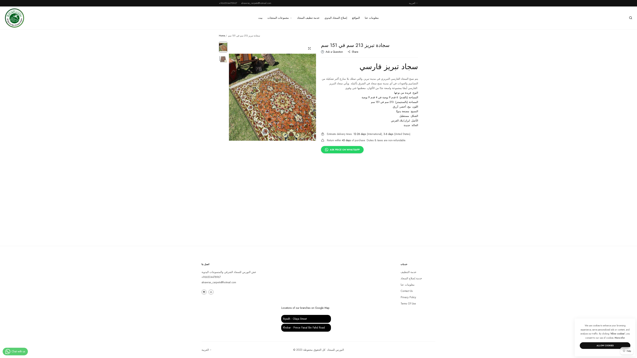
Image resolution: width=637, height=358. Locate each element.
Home (222, 35)
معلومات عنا (408, 285)
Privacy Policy (408, 297)
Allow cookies (605, 345)
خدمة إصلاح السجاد (411, 278)
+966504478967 (211, 277)
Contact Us (407, 291)
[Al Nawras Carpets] (14, 18)
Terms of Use (408, 303)
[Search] (630, 18)
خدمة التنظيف (408, 272)
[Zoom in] (309, 48)
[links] (205, 291)
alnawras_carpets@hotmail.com (219, 282)
